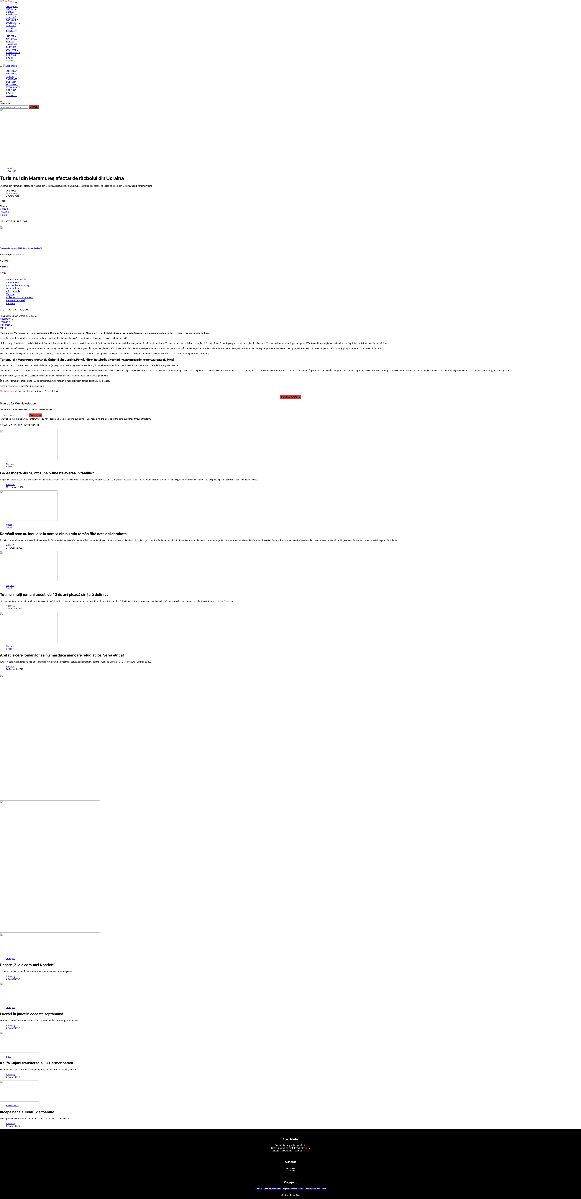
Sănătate (11, 14)
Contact (11, 31)
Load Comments (290, 396)
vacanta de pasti (15, 300)
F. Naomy (10, 976)
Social (10, 12)
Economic (12, 20)
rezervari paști (14, 288)
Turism (10, 294)
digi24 (16, 386)
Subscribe (35, 415)
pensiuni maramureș (17, 285)
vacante (10, 303)
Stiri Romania (12, 1105)
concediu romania (16, 279)
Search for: (5, 103)
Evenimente (13, 22)
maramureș (12, 282)
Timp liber (11, 171)
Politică (11, 25)
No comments (13, 193)
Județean (12, 6)
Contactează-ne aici (9, 391)
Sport (9, 28)
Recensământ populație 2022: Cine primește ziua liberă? (21, 248)
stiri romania (13, 291)
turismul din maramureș (19, 297)
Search (34, 106)
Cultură (11, 17)
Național (11, 9)
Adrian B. (4, 267)
